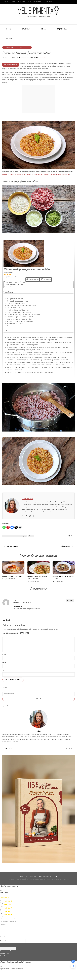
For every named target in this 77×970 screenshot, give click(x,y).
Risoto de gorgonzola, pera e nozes (43, 174)
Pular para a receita (10, 65)
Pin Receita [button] (47, 279)
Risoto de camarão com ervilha (12, 576)
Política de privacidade (35, 2)
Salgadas (26, 29)
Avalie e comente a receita (8, 948)
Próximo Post (65, 546)
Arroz (5, 536)
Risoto (31, 536)
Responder (70, 600)
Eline (39, 731)
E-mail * (3, 941)
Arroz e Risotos (21, 47)
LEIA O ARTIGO (9, 748)
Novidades (21, 2)
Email (4, 662)
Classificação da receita (10, 633)
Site (3, 670)
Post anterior (12, 546)
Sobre (13, 2)
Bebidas (43, 29)
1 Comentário (42, 58)
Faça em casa (62, 29)
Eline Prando (27, 498)
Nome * (2, 937)
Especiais (9, 38)
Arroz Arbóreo (14, 536)
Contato (49, 2)
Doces (8, 29)
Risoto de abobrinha (62, 174)
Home (6, 2)
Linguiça (23, 536)
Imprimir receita (33, 279)
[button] (4, 275)
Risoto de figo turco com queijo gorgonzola (16, 174)
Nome (4, 654)
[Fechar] (1, 890)
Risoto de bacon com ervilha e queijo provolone (37, 577)
